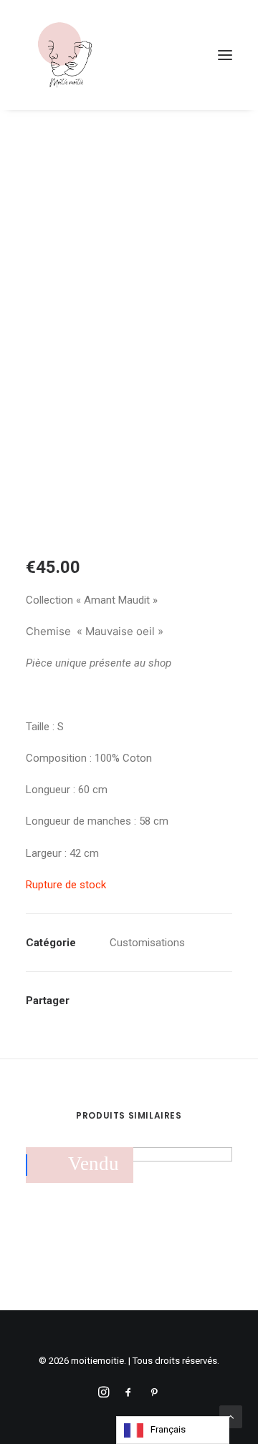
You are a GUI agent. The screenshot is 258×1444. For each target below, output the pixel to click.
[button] (225, 55)
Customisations (147, 942)
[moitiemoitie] (65, 55)
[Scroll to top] (230, 1416)
